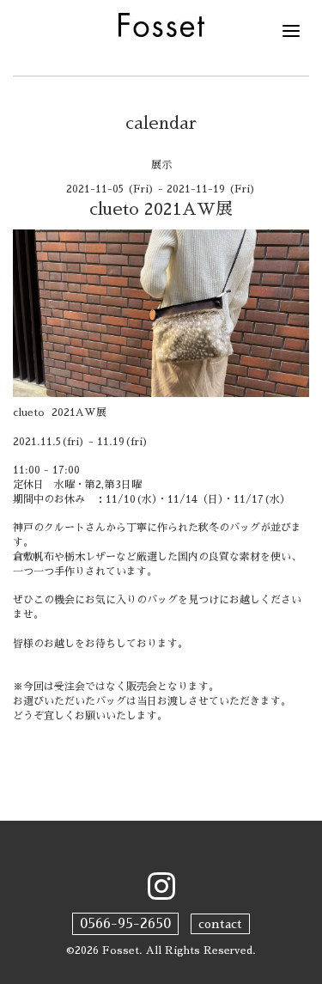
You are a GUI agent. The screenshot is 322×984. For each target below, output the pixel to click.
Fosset (120, 950)
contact (220, 924)
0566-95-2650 (125, 924)
